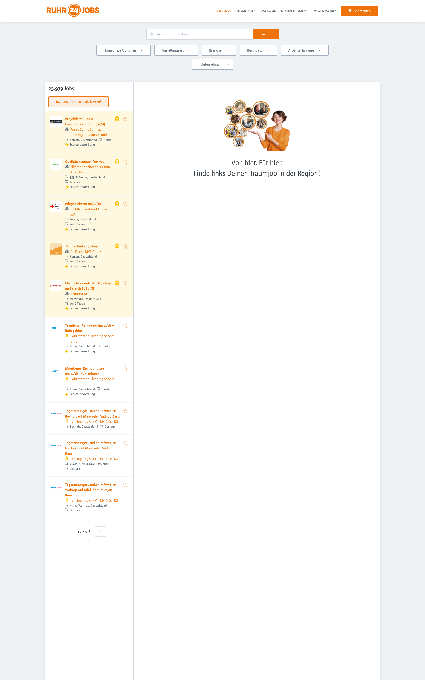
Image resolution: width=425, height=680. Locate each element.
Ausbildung (269, 10)
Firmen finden (246, 10)
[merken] (125, 119)
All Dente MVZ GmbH (86, 251)
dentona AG (79, 293)
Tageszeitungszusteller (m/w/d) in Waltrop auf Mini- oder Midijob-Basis (90, 489)
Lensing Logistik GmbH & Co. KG (94, 421)
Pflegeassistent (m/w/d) (83, 203)
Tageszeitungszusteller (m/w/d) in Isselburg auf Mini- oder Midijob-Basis (90, 448)
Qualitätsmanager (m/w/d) (85, 161)
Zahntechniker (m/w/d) (82, 246)
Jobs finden (223, 10)
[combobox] (199, 34)
